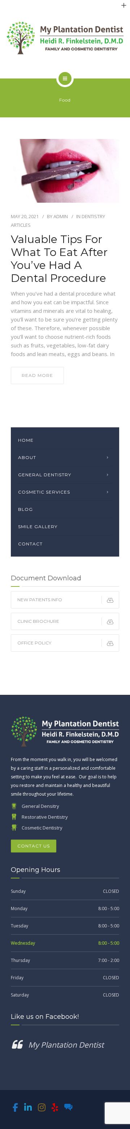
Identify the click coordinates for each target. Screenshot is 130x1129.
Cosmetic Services (44, 492)
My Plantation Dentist (66, 1045)
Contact (30, 543)
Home (26, 440)
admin (60, 216)
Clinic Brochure (38, 621)
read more (37, 375)
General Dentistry (44, 474)
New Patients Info (39, 599)
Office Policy (34, 643)
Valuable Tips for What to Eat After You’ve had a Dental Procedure (59, 259)
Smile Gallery (37, 526)
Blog (25, 509)
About (27, 457)
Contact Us (33, 846)
